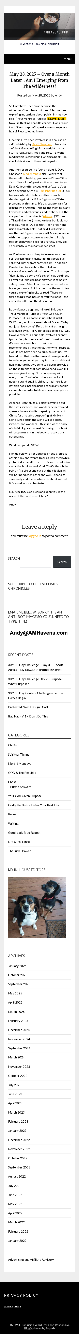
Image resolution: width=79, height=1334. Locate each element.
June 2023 (15, 1094)
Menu (67, 59)
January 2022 (17, 1240)
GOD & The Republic (22, 772)
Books (12, 814)
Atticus (47, 216)
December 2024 (19, 1030)
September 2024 (19, 1048)
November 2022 (19, 1149)
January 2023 (17, 1130)
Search (14, 558)
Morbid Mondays (19, 763)
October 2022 (17, 1158)
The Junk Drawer (19, 851)
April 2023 (15, 1103)
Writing (13, 823)
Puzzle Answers (20, 787)
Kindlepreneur (32, 173)
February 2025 (18, 1021)
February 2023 (18, 1121)
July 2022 (14, 1185)
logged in (34, 536)
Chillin (12, 745)
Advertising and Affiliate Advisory (31, 1259)
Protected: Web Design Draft (28, 707)
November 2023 (19, 1066)
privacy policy (12, 1306)
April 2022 (15, 1213)
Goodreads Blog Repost (24, 832)
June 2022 (15, 1195)
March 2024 (16, 1057)
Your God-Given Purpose (25, 796)
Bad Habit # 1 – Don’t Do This (28, 716)
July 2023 (14, 1085)
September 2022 (19, 1167)
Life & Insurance (19, 841)
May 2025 (15, 993)
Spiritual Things (18, 754)
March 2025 (16, 1011)
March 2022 (16, 1222)
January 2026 (17, 966)
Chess (12, 782)
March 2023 (16, 1112)
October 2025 (17, 975)
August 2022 (17, 1176)
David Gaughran (42, 144)
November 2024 (19, 1039)
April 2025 (15, 1002)
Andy (58, 95)
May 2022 (15, 1204)
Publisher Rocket (50, 190)
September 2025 (19, 984)
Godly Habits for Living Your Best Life (33, 805)
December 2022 (19, 1140)
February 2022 (18, 1231)
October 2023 (17, 1075)
